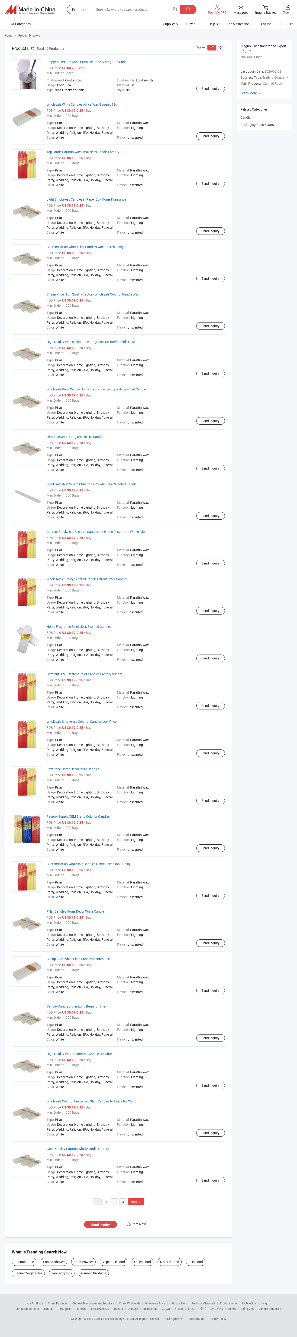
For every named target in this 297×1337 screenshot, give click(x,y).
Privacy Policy (217, 1318)
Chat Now (139, 1224)
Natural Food (169, 1262)
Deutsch (133, 1308)
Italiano (118, 1308)
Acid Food (195, 1262)
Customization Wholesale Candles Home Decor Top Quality (89, 864)
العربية (166, 1308)
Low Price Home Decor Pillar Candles (73, 769)
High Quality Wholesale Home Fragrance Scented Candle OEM (91, 341)
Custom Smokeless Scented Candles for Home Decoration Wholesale (96, 531)
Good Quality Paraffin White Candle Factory (78, 1148)
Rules (289, 24)
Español (47, 1308)
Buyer (190, 24)
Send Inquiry (211, 88)
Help (212, 24)
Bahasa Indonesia (270, 1308)
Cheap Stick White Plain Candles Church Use (78, 959)
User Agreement (174, 1318)
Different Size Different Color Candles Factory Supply (84, 674)
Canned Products (93, 1273)
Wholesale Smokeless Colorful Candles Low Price (81, 721)
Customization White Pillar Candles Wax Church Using (85, 247)
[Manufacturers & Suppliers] (30, 9)
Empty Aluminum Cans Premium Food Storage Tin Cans (86, 62)
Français (80, 1308)
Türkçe (232, 1308)
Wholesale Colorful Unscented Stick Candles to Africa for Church (92, 1101)
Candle (245, 117)
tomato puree (24, 1262)
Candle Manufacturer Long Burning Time (76, 1006)
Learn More (250, 93)
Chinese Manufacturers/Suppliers (93, 1303)
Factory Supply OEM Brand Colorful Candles (78, 816)
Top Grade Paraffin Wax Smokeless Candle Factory (83, 152)
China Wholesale (129, 1303)
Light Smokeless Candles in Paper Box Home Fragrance (86, 199)
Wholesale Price (155, 1303)
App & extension (238, 24)
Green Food (142, 1262)
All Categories (21, 24)
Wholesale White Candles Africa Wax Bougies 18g (82, 104)
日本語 (192, 1308)
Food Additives (54, 1262)
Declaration (196, 1318)
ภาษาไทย (217, 1308)
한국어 (179, 1308)
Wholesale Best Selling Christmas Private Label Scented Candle (91, 484)
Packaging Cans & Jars (257, 124)
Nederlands (150, 1308)
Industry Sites (178, 1303)
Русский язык (100, 1308)
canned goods (62, 1273)
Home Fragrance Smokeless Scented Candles (79, 626)
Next (136, 1201)
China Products (58, 1303)
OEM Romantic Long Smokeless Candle (75, 436)
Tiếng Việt (247, 1308)
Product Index (228, 1303)
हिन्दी (203, 1308)
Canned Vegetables (28, 1273)
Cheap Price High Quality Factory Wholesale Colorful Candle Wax (93, 294)
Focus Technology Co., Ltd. (118, 1318)
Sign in (287, 12)
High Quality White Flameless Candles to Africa (80, 1053)
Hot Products (34, 1303)
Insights (266, 1303)
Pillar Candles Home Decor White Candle (75, 911)
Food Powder (83, 1262)
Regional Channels (203, 1303)
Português (64, 1308)
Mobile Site (249, 1303)
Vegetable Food (113, 1262)
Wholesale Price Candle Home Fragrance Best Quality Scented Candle (96, 389)
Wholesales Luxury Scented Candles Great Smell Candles (87, 579)
